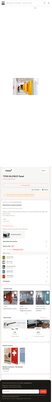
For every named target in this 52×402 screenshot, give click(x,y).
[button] (26, 338)
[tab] (4, 250)
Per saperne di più (7, 226)
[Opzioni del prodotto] (15, 293)
